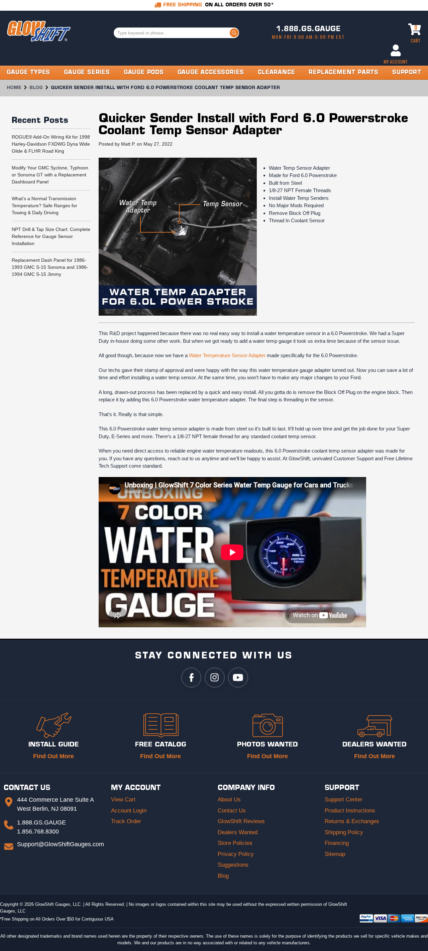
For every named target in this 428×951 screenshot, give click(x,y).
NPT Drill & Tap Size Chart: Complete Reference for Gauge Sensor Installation (51, 236)
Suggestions (233, 865)
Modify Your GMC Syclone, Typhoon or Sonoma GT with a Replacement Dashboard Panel (50, 174)
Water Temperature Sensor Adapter (227, 355)
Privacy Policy (236, 854)
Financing (337, 843)
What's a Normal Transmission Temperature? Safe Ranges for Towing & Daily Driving (44, 205)
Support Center (343, 799)
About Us (229, 799)
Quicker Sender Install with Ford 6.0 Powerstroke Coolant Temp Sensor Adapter (253, 125)
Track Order (126, 821)
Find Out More (53, 756)
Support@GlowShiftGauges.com (60, 844)
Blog (223, 876)
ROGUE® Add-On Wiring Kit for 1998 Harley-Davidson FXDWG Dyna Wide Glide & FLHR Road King (51, 144)
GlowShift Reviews (241, 821)
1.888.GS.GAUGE (308, 29)
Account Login (128, 810)
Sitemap (335, 854)
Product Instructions (350, 810)
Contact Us (232, 810)
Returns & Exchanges (352, 821)
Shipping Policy (344, 832)
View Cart (123, 799)
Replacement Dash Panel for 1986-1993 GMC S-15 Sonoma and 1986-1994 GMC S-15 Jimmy (50, 267)
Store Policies (235, 843)
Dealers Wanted (237, 832)
